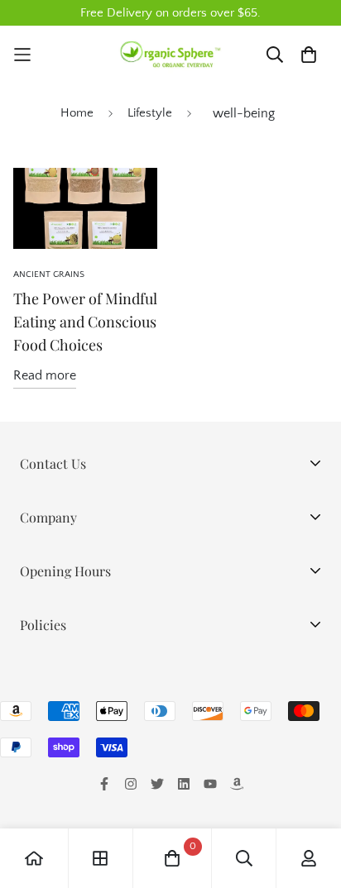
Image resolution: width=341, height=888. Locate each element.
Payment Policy (63, 754)
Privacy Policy (59, 674)
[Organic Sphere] (170, 55)
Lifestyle (149, 113)
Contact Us (51, 807)
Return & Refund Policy (86, 727)
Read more (44, 375)
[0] (172, 858)
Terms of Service (68, 780)
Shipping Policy (64, 701)
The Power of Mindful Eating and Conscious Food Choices (85, 322)
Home (77, 113)
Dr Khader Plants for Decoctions (112, 593)
